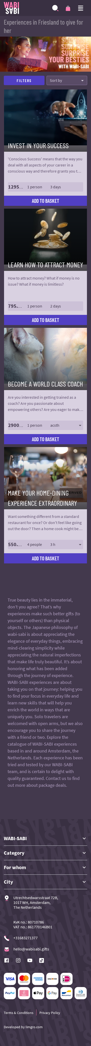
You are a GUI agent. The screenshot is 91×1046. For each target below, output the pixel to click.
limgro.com (34, 1027)
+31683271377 (25, 937)
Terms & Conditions (18, 1012)
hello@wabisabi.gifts (31, 949)
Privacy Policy (49, 1012)
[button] (45, 187)
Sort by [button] (56, 80)
